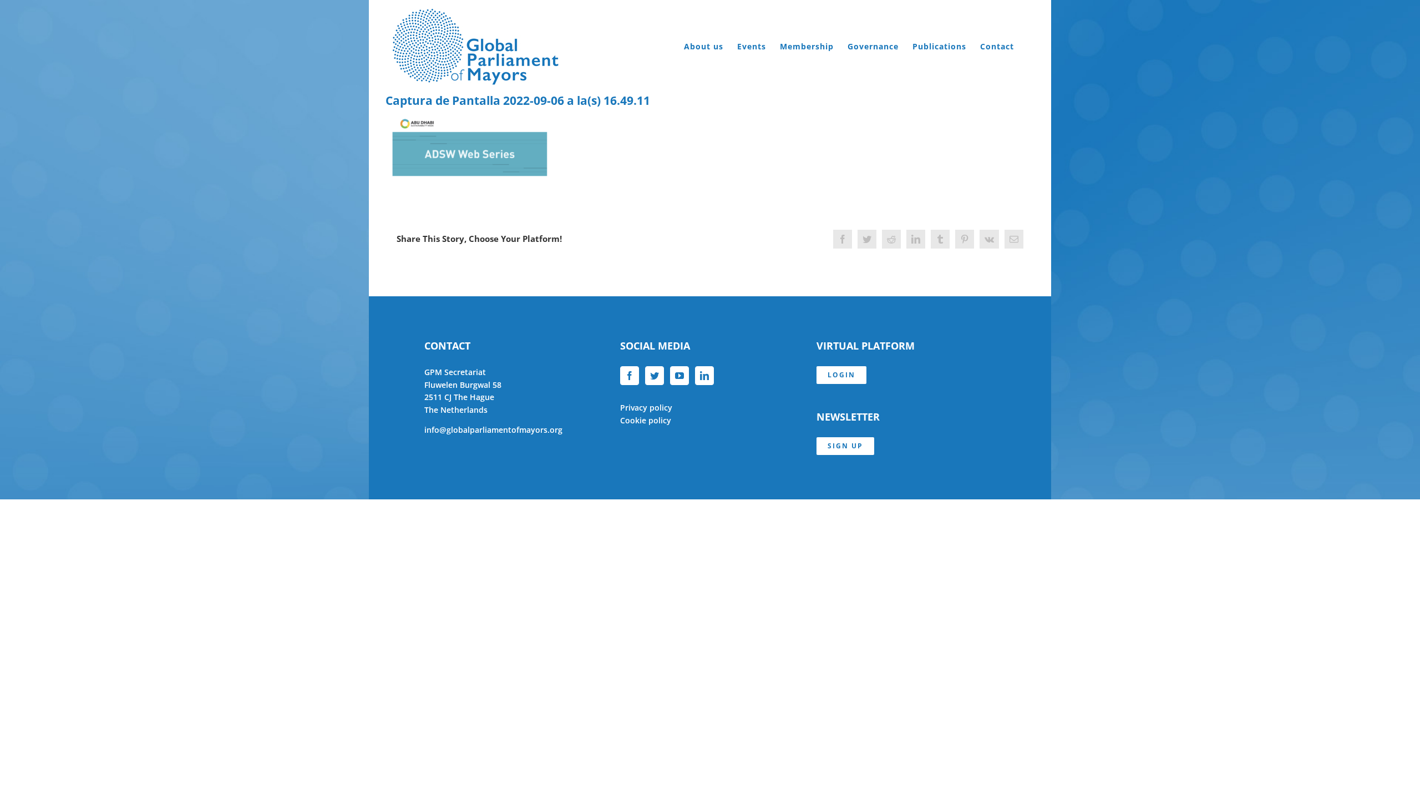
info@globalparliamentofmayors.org (493, 429)
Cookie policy (645, 420)
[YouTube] (679, 375)
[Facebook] (629, 375)
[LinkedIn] (704, 375)
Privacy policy (646, 407)
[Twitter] (654, 375)
